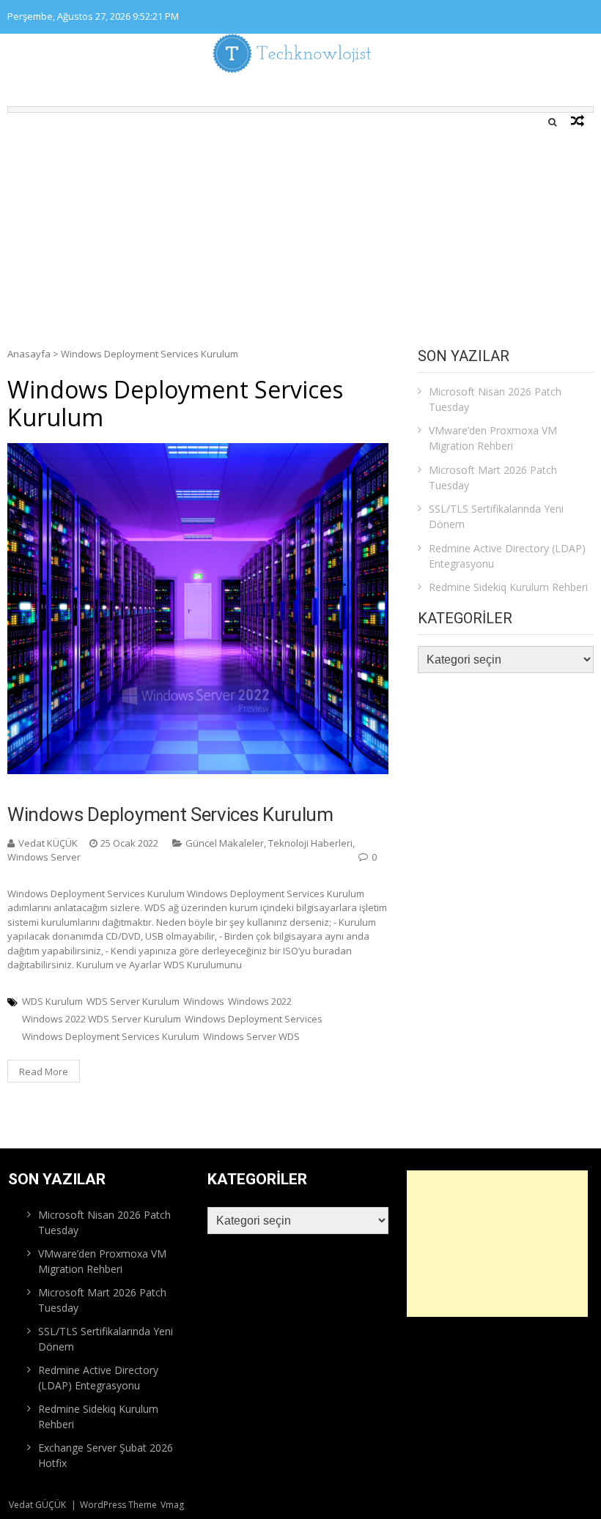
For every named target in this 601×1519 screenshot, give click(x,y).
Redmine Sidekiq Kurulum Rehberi (508, 587)
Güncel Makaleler (224, 843)
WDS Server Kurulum (133, 1001)
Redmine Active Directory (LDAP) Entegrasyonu (507, 556)
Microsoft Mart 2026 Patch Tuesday (493, 477)
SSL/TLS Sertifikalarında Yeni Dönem (496, 516)
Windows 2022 (260, 1001)
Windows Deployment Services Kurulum (170, 814)
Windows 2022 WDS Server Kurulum (101, 1018)
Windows (203, 1001)
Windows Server (44, 857)
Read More (43, 1071)
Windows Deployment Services (253, 1018)
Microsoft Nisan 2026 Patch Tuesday (495, 399)
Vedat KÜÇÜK (48, 843)
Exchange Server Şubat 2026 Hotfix (105, 1455)
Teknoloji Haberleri (310, 843)
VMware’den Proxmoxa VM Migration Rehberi (493, 438)
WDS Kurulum (52, 1001)
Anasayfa (29, 353)
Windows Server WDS (251, 1036)
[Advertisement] (300, 222)
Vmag (172, 1504)
